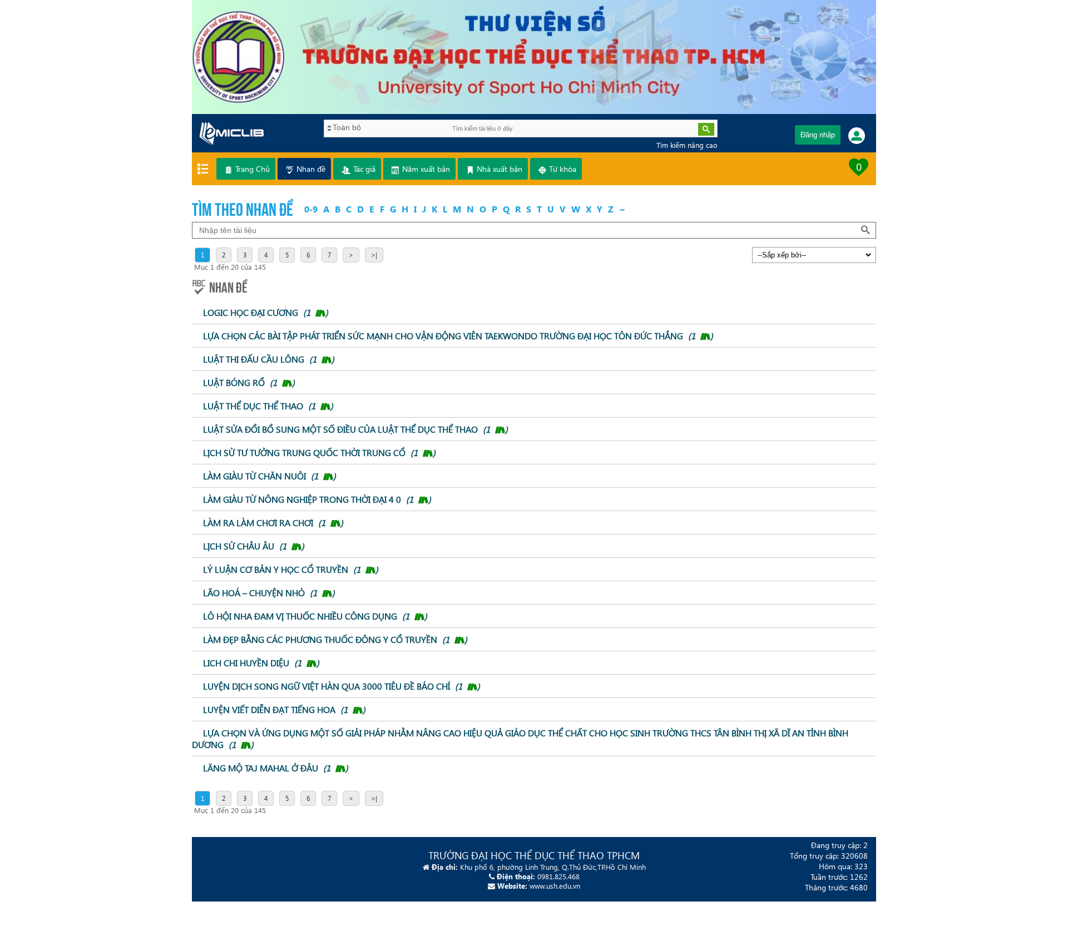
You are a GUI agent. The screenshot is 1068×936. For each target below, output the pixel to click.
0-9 (311, 209)
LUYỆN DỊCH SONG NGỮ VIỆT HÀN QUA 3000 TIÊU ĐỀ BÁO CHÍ (341, 686)
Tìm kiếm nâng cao (687, 145)
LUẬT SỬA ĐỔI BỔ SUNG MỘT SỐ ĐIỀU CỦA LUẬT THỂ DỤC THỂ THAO (355, 429)
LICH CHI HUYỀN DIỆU (261, 662)
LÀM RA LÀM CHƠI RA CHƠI (273, 522)
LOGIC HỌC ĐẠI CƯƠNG (265, 312)
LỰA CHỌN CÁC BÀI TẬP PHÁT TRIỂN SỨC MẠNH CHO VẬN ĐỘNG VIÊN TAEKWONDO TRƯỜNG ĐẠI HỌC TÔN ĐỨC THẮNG (458, 335)
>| (374, 255)
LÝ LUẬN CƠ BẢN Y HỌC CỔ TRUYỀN (290, 569)
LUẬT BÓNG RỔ (249, 382)
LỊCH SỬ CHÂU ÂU (253, 546)
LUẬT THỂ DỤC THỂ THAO (268, 406)
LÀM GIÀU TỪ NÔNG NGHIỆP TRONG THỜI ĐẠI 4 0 (317, 499)
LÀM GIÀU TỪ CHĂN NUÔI (269, 476)
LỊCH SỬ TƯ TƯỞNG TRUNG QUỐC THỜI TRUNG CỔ (319, 452)
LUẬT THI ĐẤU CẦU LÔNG (268, 359)
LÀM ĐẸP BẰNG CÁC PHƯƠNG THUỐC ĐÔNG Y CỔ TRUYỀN (335, 639)
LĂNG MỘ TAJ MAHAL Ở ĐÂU (275, 768)
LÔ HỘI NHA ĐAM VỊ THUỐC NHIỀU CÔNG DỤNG (315, 616)
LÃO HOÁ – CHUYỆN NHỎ (269, 592)
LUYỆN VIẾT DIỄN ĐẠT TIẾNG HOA (284, 709)
